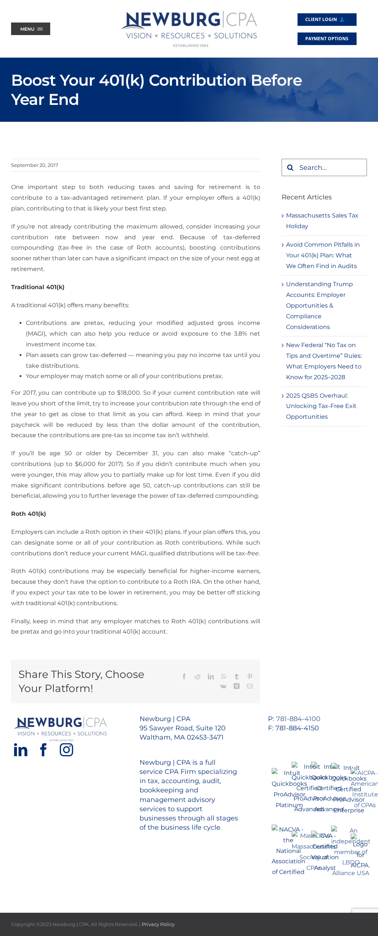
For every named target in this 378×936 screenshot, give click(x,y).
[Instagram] (66, 750)
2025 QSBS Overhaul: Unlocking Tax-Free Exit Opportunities (321, 406)
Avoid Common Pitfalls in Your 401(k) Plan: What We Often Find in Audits (323, 255)
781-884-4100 (298, 719)
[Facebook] (43, 750)
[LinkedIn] (20, 750)
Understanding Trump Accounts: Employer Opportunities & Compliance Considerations (319, 305)
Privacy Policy (158, 924)
